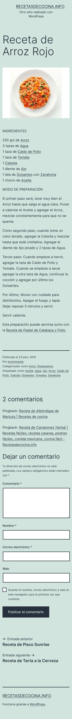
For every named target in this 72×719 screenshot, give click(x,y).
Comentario (12, 483)
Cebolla (11, 163)
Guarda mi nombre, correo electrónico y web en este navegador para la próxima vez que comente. (38, 594)
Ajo (23, 169)
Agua (24, 146)
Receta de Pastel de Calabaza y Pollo (35, 330)
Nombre (9, 525)
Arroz (25, 140)
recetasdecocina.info (40, 6)
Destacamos (45, 366)
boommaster (16, 361)
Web (6, 568)
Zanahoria (48, 175)
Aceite (26, 180)
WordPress (37, 704)
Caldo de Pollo (29, 152)
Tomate (23, 157)
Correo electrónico (17, 547)
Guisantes (24, 175)
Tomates (40, 375)
